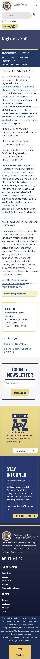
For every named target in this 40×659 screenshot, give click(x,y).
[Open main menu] (36, 5)
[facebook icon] (4, 558)
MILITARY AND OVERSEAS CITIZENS (17, 350)
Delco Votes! (7, 57)
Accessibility (7, 573)
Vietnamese (19, 90)
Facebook (6, 603)
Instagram (5, 607)
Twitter (4, 611)
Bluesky (5, 600)
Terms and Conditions (10, 588)
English (6, 86)
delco (7, 26)
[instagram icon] (15, 558)
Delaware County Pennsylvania (15, 53)
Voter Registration (23, 57)
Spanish (16, 86)
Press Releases (7, 580)
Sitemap (5, 584)
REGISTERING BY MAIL (16, 344)
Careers (5, 576)
